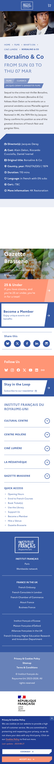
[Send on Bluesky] (7, 343)
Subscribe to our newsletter (19, 390)
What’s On (30, 44)
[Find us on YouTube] (31, 370)
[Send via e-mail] (46, 343)
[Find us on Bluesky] (6, 370)
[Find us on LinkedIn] (37, 370)
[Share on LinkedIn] (36, 343)
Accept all (25, 759)
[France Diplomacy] (27, 703)
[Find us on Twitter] (24, 370)
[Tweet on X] (17, 343)
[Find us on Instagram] (12, 370)
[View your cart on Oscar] (49, 5)
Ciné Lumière (11, 49)
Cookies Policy (12, 739)
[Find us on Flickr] (43, 370)
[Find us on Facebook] (18, 370)
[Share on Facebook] (27, 343)
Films (17, 44)
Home (7, 44)
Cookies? (25, 751)
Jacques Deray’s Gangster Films (23, 85)
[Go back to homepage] (27, 5)
